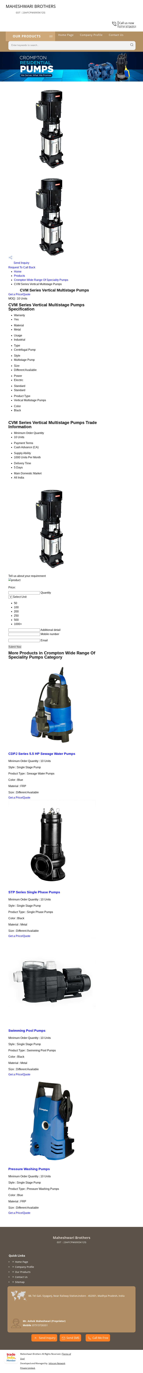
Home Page (66, 35)
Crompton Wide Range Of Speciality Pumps (41, 279)
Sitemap (20, 1282)
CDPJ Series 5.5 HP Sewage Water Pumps (41, 754)
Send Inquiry (21, 262)
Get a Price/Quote (19, 294)
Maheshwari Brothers (31, 8)
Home (17, 271)
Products (19, 275)
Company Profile (91, 35)
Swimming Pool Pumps (27, 1030)
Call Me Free (100, 1338)
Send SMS (72, 1338)
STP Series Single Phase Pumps (34, 892)
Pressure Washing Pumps (29, 1169)
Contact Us (116, 35)
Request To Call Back (21, 267)
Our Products (27, 36)
